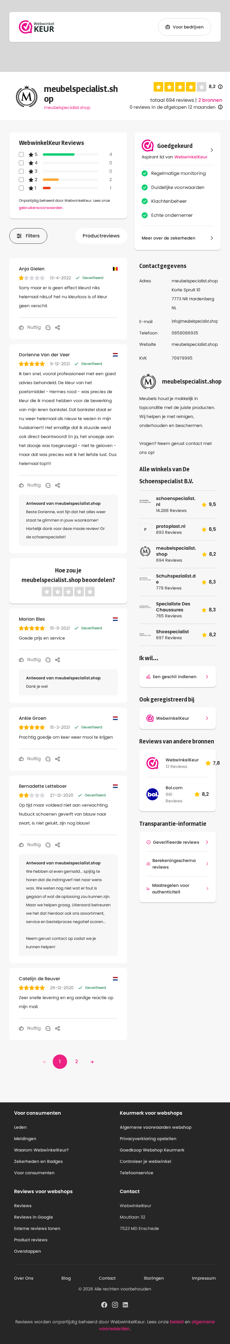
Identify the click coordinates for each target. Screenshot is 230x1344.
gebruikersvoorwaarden (41, 207)
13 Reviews (176, 766)
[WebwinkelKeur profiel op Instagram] (115, 1304)
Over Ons (23, 1278)
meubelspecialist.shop (67, 107)
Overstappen (27, 1251)
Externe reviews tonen (37, 1228)
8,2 (216, 86)
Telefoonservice (136, 1173)
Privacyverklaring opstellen (148, 1139)
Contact (107, 1278)
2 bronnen (210, 100)
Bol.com (174, 788)
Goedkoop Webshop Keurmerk (152, 1150)
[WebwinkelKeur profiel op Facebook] (104, 1304)
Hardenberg (201, 299)
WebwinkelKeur (190, 157)
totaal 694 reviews (172, 100)
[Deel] (57, 327)
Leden (20, 1127)
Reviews (22, 1206)
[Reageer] (48, 327)
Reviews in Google (33, 1217)
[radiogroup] (180, 87)
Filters (33, 235)
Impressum (204, 1278)
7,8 (216, 763)
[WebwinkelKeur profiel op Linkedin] (126, 1304)
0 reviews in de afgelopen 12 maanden (173, 107)
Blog (66, 1278)
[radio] (158, 87)
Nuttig (33, 327)
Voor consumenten (34, 1173)
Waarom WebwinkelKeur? (41, 1150)
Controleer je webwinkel (145, 1161)
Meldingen (25, 1139)
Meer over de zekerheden (168, 238)
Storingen (154, 1278)
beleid (177, 1322)
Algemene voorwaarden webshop (155, 1127)
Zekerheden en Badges (38, 1161)
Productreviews (101, 235)
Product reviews (30, 1240)
